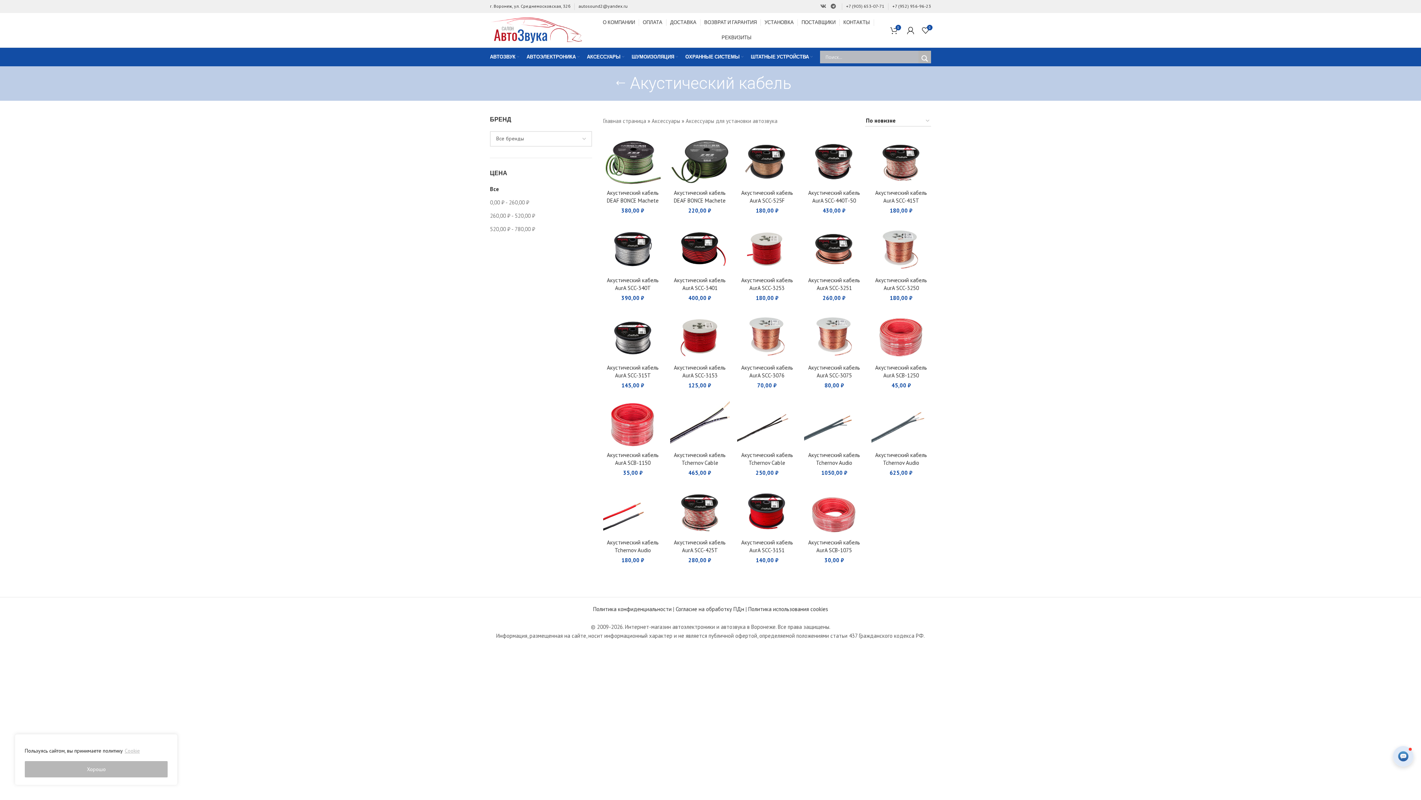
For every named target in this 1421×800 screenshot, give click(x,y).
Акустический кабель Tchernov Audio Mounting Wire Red (633, 550)
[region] (96, 759)
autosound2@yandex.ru (603, 6)
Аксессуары (666, 120)
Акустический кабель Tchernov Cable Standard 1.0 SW (767, 462)
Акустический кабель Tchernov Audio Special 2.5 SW (901, 462)
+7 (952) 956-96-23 (911, 6)
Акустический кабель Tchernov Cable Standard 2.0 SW (700, 462)
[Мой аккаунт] (910, 30)
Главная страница (624, 120)
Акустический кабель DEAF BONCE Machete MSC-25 (700, 200)
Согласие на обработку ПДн (710, 609)
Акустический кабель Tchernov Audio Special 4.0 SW (834, 462)
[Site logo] (536, 29)
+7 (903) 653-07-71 (865, 6)
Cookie (132, 750)
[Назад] (620, 83)
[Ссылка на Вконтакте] (823, 6)
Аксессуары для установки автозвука (731, 120)
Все (494, 189)
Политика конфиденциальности (632, 609)
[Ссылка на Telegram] (833, 6)
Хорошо (96, 769)
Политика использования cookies (788, 609)
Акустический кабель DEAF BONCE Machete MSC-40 (633, 200)
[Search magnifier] (924, 58)
